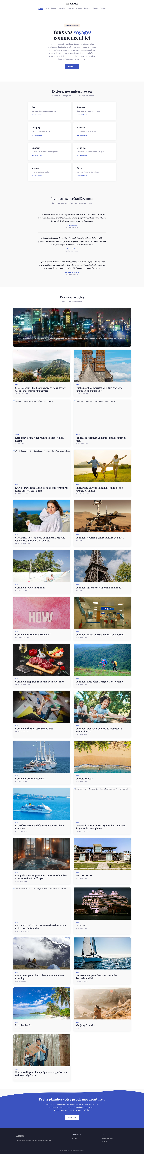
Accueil (40, 8)
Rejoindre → (72, 1117)
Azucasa (72, 3)
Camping (62, 8)
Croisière (71, 8)
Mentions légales (107, 1138)
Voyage (103, 8)
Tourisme (87, 8)
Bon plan (54, 8)
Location (79, 8)
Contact (104, 1142)
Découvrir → (72, 66)
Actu (47, 8)
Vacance (95, 8)
